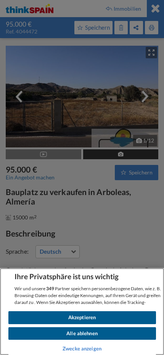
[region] (82, 311)
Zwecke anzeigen (82, 348)
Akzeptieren (82, 317)
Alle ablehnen (82, 333)
